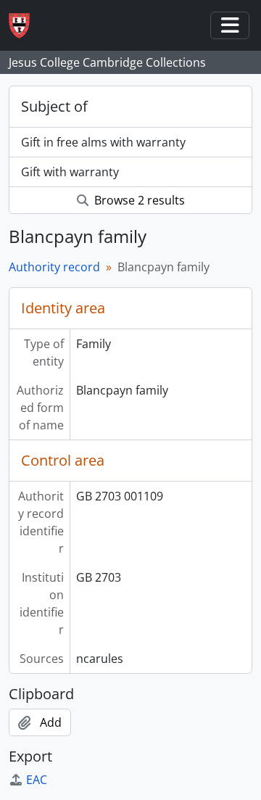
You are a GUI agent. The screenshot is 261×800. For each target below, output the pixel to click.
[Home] (25, 25)
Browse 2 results (138, 200)
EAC (36, 780)
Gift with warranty (70, 172)
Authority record (54, 267)
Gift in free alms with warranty (103, 142)
